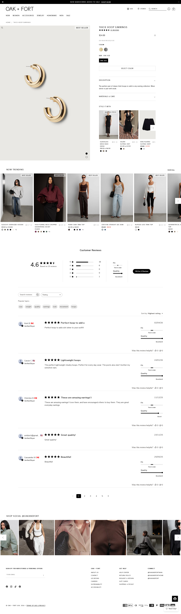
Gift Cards (123, 581)
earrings (46, 307)
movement (64, 307)
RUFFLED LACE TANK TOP (144, 224)
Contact (94, 575)
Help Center (124, 572)
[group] (16, 202)
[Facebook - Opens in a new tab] (7, 586)
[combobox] (51, 295)
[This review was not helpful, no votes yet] (160, 350)
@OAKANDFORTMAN (155, 572)
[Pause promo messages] (2, 2)
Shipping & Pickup (126, 584)
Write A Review (141, 271)
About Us (95, 572)
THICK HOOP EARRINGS (22, 22)
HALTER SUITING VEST (125, 143)
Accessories (28, 15)
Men (62, 15)
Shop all (171, 170)
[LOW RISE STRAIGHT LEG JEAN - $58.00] (117, 197)
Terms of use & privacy (35, 605)
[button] (178, 1)
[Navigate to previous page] (72, 496)
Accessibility (96, 587)
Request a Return (126, 578)
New (8, 15)
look (55, 307)
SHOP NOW (106, 2)
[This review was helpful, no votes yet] (155, 350)
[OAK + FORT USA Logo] (20, 9)
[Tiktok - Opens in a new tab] (15, 586)
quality (37, 307)
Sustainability (96, 584)
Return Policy (125, 575)
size (20, 307)
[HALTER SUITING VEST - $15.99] (128, 124)
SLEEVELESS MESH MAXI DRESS (104, 144)
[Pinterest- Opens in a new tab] (20, 586)
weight (28, 307)
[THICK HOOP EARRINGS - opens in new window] (45, 93)
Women (16, 15)
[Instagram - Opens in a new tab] (11, 586)
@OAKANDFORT (153, 578)
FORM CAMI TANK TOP (76, 224)
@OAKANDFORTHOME (156, 575)
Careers (94, 581)
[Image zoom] (2, 28)
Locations (95, 578)
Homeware (52, 15)
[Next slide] (153, 128)
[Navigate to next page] (108, 496)
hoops (74, 307)
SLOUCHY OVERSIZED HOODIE (12, 224)
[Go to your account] (168, 9)
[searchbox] (26, 295)
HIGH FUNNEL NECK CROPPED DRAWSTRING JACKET (46, 226)
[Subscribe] (43, 575)
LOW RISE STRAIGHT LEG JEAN (112, 224)
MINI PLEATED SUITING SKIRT (145, 143)
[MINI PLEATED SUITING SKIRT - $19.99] (149, 124)
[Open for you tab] (175, 599)
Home (8, 22)
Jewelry (40, 15)
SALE (68, 15)
